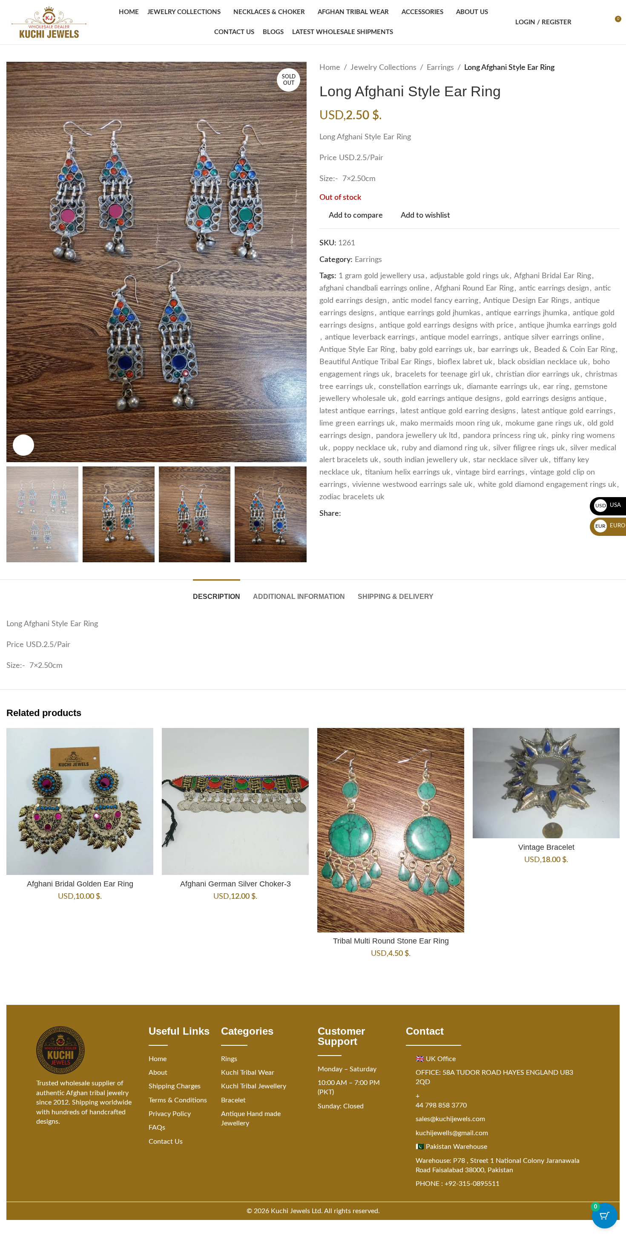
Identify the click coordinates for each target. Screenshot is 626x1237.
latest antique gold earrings (567, 411)
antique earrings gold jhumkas (429, 313)
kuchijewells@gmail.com (452, 1133)
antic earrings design (554, 288)
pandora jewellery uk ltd (416, 436)
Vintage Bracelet (546, 847)
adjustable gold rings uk (469, 276)
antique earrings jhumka (526, 313)
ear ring (556, 387)
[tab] (216, 592)
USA (608, 505)
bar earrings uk (503, 350)
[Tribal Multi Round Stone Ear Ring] (390, 830)
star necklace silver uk (510, 460)
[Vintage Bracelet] (546, 783)
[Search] (583, 22)
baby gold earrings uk (436, 350)
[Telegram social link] (397, 513)
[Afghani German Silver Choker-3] (235, 801)
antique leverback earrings (370, 337)
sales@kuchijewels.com (450, 1119)
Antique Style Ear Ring (357, 350)
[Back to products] (604, 68)
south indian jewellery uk (426, 460)
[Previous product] (594, 68)
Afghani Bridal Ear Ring (552, 276)
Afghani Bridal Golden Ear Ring (80, 884)
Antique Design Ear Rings (526, 301)
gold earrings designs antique (554, 399)
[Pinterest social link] (367, 513)
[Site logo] (49, 22)
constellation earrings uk (420, 387)
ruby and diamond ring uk (445, 448)
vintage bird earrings (490, 472)
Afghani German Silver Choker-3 (235, 884)
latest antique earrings (357, 411)
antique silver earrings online (552, 337)
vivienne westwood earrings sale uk (412, 485)
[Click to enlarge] (23, 445)
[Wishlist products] (598, 22)
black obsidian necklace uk (542, 362)
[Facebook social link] (346, 513)
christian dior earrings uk (538, 374)
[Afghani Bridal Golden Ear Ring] (79, 801)
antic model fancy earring (435, 301)
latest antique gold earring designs (458, 411)
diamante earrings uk (502, 387)
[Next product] (614, 68)
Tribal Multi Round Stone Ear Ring (391, 941)
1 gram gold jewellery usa (382, 276)
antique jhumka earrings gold (568, 325)
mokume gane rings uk (543, 423)
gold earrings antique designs (451, 399)
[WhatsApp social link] (387, 513)
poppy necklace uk (364, 448)
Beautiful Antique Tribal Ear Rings (375, 362)
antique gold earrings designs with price (446, 325)
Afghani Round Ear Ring (474, 288)
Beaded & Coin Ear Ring (574, 350)
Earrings (440, 68)
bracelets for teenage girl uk (442, 374)
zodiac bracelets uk (351, 497)
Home (329, 68)
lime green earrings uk (357, 423)
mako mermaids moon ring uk (450, 423)
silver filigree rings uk (529, 448)
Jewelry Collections (383, 68)
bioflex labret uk (464, 362)
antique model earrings (459, 337)
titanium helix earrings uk (407, 472)
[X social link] (356, 513)
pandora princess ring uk (504, 436)
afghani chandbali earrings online (374, 288)
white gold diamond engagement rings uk (547, 485)
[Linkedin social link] (377, 513)
